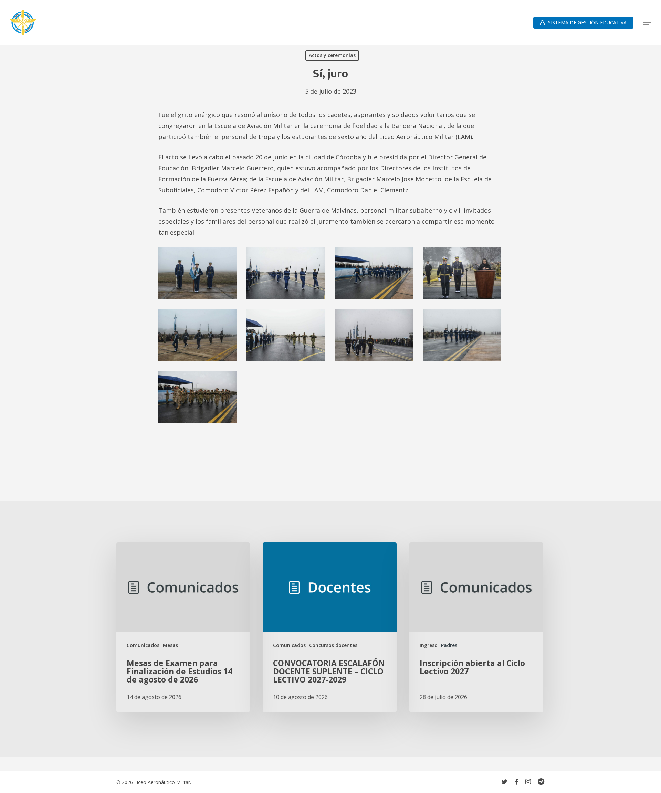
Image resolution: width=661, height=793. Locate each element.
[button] (647, 22)
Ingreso (429, 645)
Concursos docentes (333, 645)
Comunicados (143, 645)
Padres (449, 645)
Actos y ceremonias (332, 55)
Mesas (170, 645)
